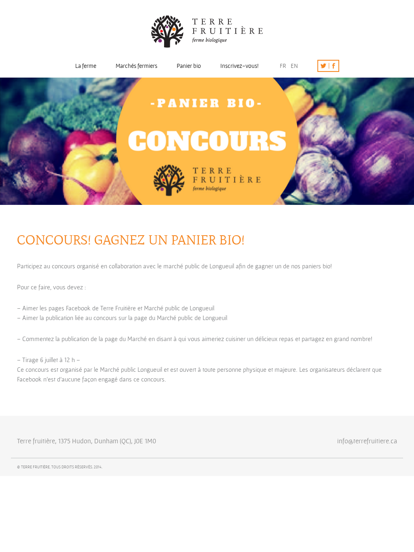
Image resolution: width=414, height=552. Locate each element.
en (294, 65)
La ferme (85, 65)
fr (283, 65)
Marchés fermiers (136, 65)
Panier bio (189, 65)
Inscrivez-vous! (239, 65)
